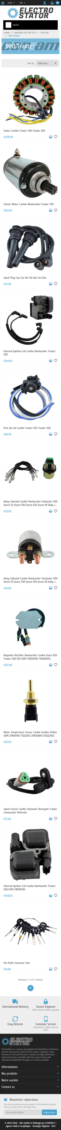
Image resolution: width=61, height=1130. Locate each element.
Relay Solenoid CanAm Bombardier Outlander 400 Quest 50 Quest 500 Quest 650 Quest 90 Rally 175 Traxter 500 (30, 505)
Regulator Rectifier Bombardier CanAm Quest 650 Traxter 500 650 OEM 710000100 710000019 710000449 (30, 659)
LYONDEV (50, 1122)
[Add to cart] (50, 137)
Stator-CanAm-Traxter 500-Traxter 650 (24, 130)
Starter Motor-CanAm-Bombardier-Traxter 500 (29, 204)
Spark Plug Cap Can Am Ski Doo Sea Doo (25, 277)
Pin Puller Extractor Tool (17, 963)
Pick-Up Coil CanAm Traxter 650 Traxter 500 (27, 428)
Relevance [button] (42, 63)
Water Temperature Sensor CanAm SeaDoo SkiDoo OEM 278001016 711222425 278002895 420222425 (30, 734)
